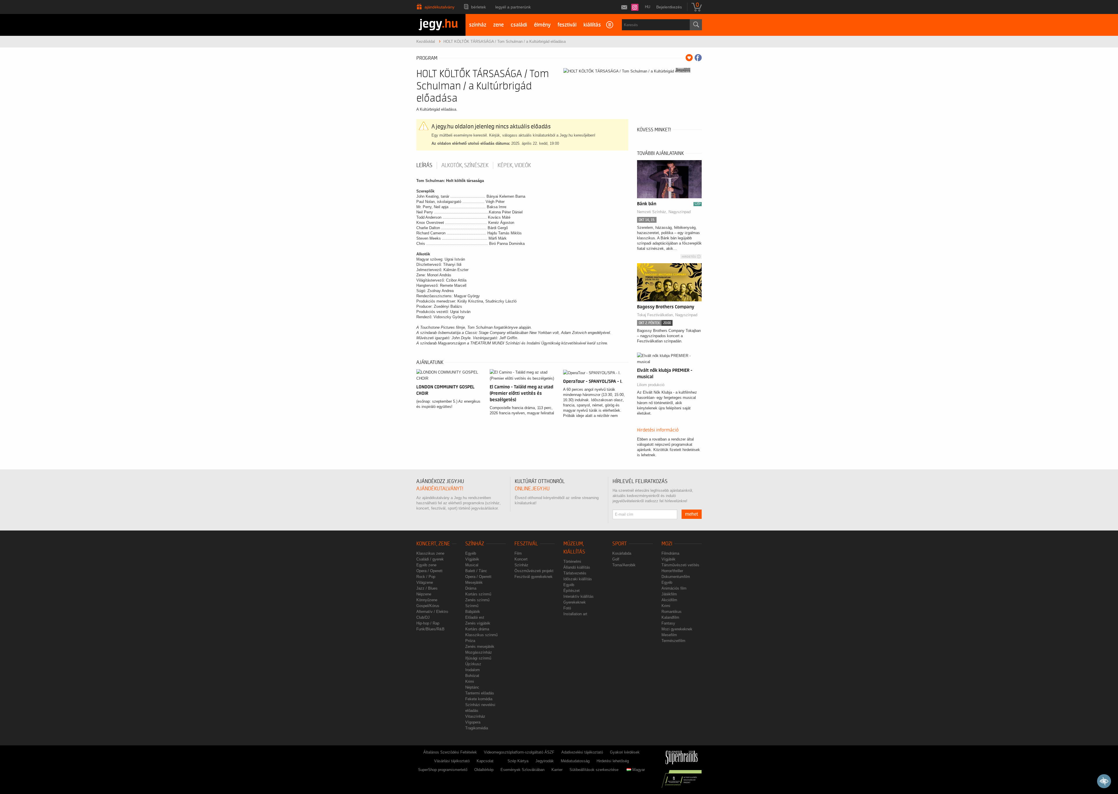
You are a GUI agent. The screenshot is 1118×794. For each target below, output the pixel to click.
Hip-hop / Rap (427, 623)
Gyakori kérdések (625, 752)
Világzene (424, 582)
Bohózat (472, 675)
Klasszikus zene (430, 553)
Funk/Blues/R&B (430, 629)
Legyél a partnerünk (513, 7)
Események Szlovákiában (522, 770)
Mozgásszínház (478, 652)
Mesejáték (474, 582)
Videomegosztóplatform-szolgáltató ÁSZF (519, 752)
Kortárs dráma (477, 629)
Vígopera (472, 722)
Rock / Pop (425, 576)
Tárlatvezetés (574, 573)
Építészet (571, 590)
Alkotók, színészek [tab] (465, 165)
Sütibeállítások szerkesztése (593, 770)
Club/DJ (423, 617)
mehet (691, 514)
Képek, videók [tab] (514, 165)
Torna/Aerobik (624, 565)
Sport (619, 544)
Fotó (567, 608)
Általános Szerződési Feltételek (450, 752)
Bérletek (478, 7)
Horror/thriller (672, 571)
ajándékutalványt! (439, 489)
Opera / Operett (429, 571)
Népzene (423, 594)
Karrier (556, 770)
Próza (470, 641)
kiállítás (592, 25)
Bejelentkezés (669, 7)
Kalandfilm (670, 617)
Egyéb (470, 553)
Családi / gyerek (430, 559)
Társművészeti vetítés (680, 565)
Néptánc (472, 687)
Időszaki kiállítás (577, 579)
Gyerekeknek (574, 602)
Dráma (470, 588)
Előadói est (474, 617)
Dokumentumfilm (675, 576)
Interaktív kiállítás (578, 596)
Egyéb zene (426, 565)
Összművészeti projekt (533, 571)
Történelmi (572, 561)
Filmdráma (670, 553)
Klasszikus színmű (481, 635)
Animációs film (674, 588)
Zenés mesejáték (479, 646)
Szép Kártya (517, 761)
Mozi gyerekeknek (676, 629)
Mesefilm (669, 635)
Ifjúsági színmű (478, 658)
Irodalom (472, 670)
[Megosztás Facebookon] (698, 57)
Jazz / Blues (427, 588)
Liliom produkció (650, 385)
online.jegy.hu (532, 489)
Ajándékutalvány (439, 7)
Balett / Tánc (476, 571)
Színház (474, 544)
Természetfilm (673, 641)
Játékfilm (669, 594)
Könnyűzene (426, 600)
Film (518, 553)
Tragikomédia (476, 728)
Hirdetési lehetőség (613, 761)
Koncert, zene (433, 544)
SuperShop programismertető (442, 770)
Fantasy (668, 623)
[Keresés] (696, 24)
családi (519, 25)
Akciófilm (669, 600)
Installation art (575, 614)
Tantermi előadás (479, 693)
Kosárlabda (621, 553)
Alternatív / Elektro (432, 611)
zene (498, 25)
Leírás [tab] (424, 165)
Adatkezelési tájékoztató (582, 752)
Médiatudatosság (575, 761)
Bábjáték (472, 611)
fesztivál (567, 25)
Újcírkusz (473, 664)
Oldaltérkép (483, 770)
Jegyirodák (544, 761)
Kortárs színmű (478, 594)
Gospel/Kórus (427, 606)
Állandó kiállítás (576, 567)
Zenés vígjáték (477, 623)
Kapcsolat (485, 761)
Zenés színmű (477, 600)
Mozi (666, 544)
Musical (471, 565)
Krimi (469, 681)
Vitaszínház (475, 716)
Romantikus (671, 611)
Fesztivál (526, 544)
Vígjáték (472, 559)
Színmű (471, 606)
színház (477, 25)
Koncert (521, 559)
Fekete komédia (478, 699)
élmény (542, 25)
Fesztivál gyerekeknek (533, 576)
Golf (615, 559)
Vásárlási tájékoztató (452, 761)
